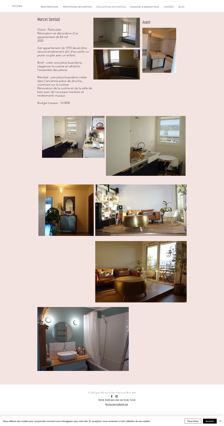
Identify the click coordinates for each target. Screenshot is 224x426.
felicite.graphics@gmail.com (116, 405)
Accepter (210, 421)
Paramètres (193, 421)
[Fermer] (220, 421)
